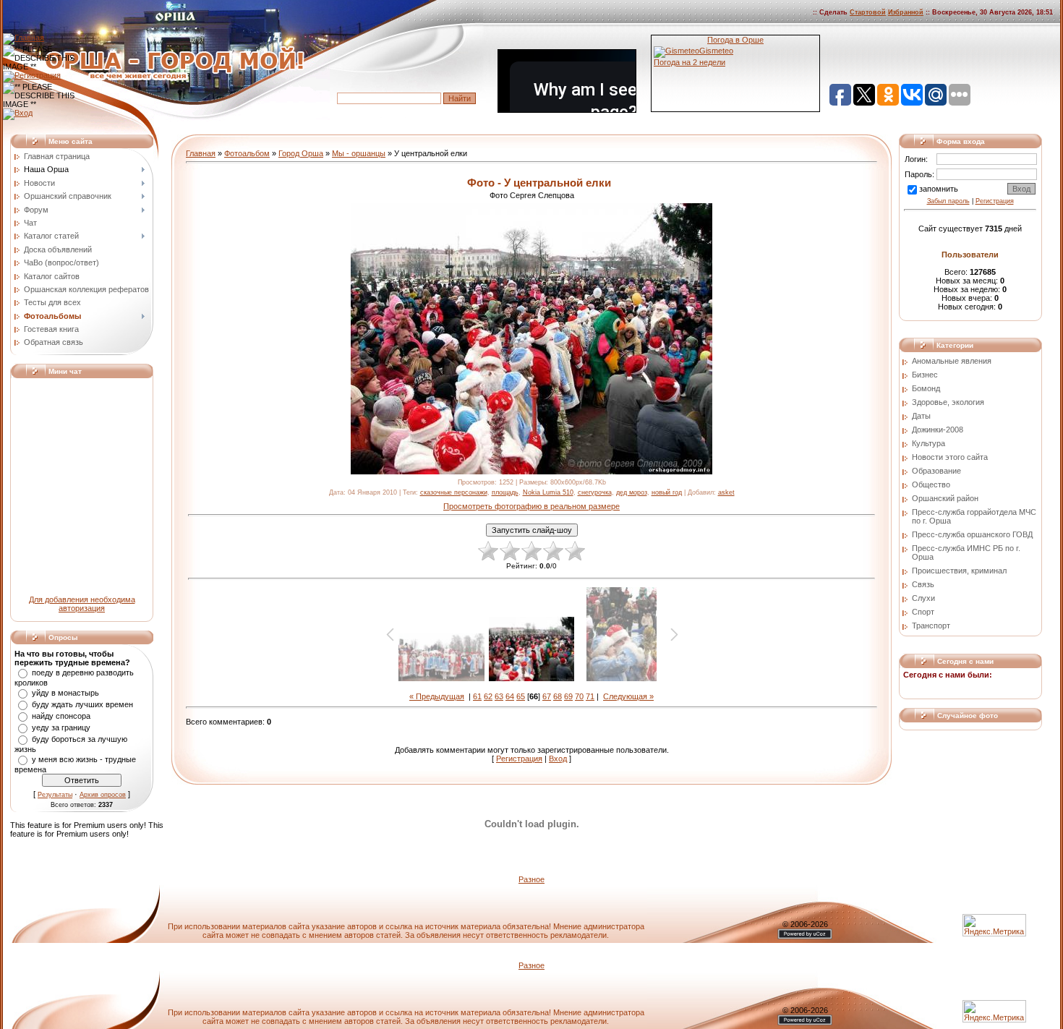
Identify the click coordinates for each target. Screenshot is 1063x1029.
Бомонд (926, 388)
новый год (667, 492)
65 (520, 696)
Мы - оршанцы (358, 153)
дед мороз (631, 492)
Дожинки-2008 (937, 429)
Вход (558, 758)
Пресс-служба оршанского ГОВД (972, 534)
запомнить (938, 188)
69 (568, 696)
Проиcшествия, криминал (959, 570)
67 (546, 696)
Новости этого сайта (950, 457)
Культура (928, 443)
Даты (921, 415)
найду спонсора (61, 716)
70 (579, 696)
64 (509, 696)
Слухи (923, 598)
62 (488, 696)
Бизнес (925, 374)
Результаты (55, 794)
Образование (936, 470)
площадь (505, 492)
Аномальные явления (951, 360)
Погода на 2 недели (689, 62)
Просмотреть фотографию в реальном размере (531, 506)
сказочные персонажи (453, 492)
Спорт (923, 611)
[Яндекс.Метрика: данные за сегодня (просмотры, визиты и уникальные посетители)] (994, 1011)
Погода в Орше (735, 39)
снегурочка (595, 492)
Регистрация (519, 758)
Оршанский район (945, 498)
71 (590, 696)
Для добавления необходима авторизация (82, 603)
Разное (531, 879)
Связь (923, 584)
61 (477, 696)
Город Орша (300, 153)
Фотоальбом (247, 153)
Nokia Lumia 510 (548, 492)
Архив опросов (103, 794)
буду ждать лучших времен (82, 704)
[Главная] (23, 37)
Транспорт (931, 625)
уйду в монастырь (65, 692)
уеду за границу (61, 727)
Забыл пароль (948, 201)
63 (499, 696)
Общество (931, 484)
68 (557, 696)
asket (726, 492)
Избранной (905, 12)
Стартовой (868, 12)
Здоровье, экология (948, 402)
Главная (200, 153)
